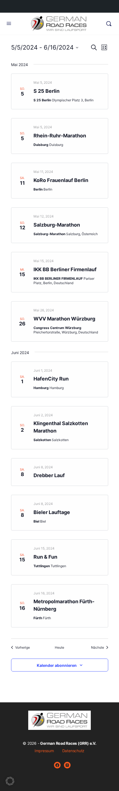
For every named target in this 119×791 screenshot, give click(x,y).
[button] (10, 781)
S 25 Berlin (46, 91)
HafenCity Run (51, 379)
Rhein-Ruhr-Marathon (59, 135)
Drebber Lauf (49, 475)
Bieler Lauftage (51, 512)
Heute (59, 647)
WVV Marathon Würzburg (64, 319)
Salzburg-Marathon (56, 225)
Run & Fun (45, 557)
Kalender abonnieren (57, 665)
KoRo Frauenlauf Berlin (60, 180)
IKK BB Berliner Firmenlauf (65, 269)
